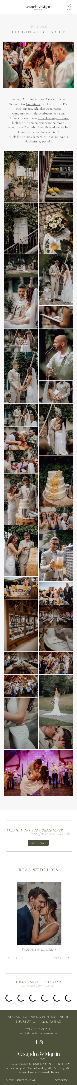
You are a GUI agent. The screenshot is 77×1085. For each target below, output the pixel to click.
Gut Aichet (33, 104)
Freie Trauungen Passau (53, 118)
